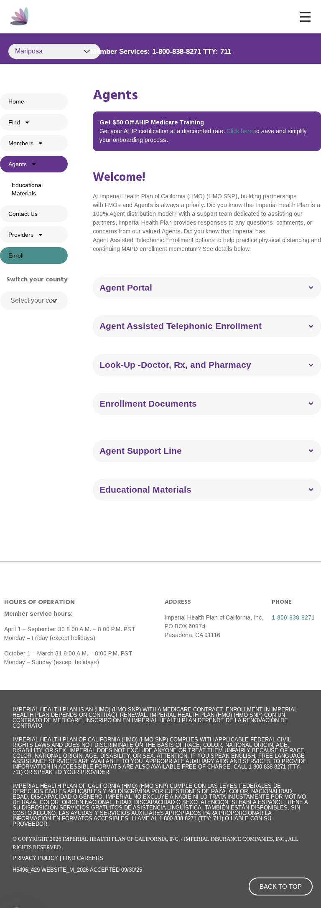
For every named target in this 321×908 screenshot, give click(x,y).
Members (20, 143)
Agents (17, 164)
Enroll (15, 255)
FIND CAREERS (83, 858)
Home (16, 101)
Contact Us (23, 213)
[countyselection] (34, 300)
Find (14, 122)
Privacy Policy (35, 858)
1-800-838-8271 (293, 617)
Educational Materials (27, 189)
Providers (20, 234)
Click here (240, 131)
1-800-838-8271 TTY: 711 (191, 52)
